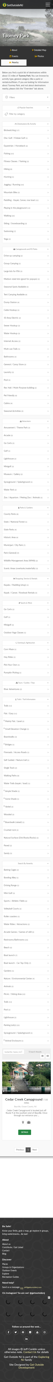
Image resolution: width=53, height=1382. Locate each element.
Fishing (9, 154)
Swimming (10, 231)
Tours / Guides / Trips (26, 683)
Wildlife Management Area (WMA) (21, 561)
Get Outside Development (31, 1366)
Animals (8, 986)
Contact (5, 1251)
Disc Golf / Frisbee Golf (16, 138)
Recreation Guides (10, 1277)
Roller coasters (12, 917)
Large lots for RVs (13, 271)
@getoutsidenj (37, 1293)
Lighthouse (10, 459)
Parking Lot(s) (11, 1025)
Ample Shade (12, 791)
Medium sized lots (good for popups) (22, 279)
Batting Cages (11, 870)
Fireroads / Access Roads (16, 752)
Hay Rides (9, 657)
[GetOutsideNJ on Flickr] (30, 1332)
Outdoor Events (9, 1271)
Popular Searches (26, 108)
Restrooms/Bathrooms (16, 940)
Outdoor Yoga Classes (15, 633)
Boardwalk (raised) (14, 822)
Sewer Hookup (12, 326)
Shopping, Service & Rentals (26, 579)
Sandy (8, 853)
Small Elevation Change (17, 729)
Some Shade (12, 799)
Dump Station (11, 302)
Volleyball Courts (12, 909)
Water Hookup (12, 333)
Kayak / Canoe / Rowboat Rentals (20, 593)
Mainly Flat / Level (14, 721)
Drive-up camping (13, 256)
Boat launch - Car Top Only (17, 963)
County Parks (11, 514)
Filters (12, 98)
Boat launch (10, 955)
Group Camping (12, 264)
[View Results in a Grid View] (47, 1056)
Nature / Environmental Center (19, 979)
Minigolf (9, 467)
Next (34, 1150)
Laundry (9, 372)
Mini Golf (9, 893)
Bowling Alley (11, 878)
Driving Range (11, 886)
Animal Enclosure (14, 1041)
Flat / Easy (10, 714)
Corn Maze (10, 649)
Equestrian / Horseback (16, 146)
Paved (8, 846)
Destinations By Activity (26, 124)
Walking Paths (11, 776)
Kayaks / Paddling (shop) (16, 585)
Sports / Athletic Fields (15, 901)
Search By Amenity (25, 863)
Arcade (8, 435)
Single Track (10, 768)
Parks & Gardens (26, 508)
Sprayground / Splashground (18, 482)
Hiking (8, 169)
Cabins (8, 403)
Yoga (7, 239)
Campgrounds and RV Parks (26, 249)
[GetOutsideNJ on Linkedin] (26, 1338)
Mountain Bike (12, 193)
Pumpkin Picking (12, 673)
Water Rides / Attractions (17, 924)
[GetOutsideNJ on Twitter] (15, 1332)
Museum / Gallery (13, 474)
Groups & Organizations (13, 1267)
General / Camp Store (15, 365)
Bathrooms (10, 357)
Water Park (10, 490)
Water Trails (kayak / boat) (17, 784)
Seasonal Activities (13, 411)
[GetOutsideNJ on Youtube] (37, 1332)
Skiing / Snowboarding (15, 224)
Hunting (9, 177)
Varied (9, 807)
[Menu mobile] (48, 3)
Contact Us (29, 1352)
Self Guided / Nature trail (16, 760)
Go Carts (9, 443)
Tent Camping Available (15, 295)
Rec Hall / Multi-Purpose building (20, 388)
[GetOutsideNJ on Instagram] (44, 1332)
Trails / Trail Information (26, 699)
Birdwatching (11, 130)
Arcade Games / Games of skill (19, 932)
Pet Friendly (10, 396)
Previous (20, 1150)
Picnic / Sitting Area (14, 994)
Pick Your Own (12, 665)
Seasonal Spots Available (16, 287)
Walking (9, 216)
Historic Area (11, 537)
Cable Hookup (11, 310)
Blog (4, 1254)
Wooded (9, 815)
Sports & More (26, 603)
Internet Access (12, 341)
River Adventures (13, 689)
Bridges (9, 745)
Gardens (9, 971)
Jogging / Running (14, 185)
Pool (7, 380)
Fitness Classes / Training (16, 161)
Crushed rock (11, 830)
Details (24, 1132)
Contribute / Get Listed (12, 1247)
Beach (8, 948)
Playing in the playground (17, 208)
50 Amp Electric (12, 318)
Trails (8, 706)
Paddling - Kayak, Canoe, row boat (21, 200)
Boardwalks (10, 737)
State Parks (10, 530)
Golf (7, 451)
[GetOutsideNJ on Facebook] (8, 1332)
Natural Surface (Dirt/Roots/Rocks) (21, 838)
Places (5, 1264)
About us (6, 1244)
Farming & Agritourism (26, 643)
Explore (5, 1274)
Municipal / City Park (14, 545)
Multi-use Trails (12, 349)
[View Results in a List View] (42, 1056)
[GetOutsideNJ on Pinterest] (22, 1332)
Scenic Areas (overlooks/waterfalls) (21, 569)
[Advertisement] (26, 1187)
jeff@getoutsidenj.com (33, 1287)
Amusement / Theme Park (17, 428)
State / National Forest (15, 522)
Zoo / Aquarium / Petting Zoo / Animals (23, 498)
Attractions (26, 421)
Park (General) (11, 553)
